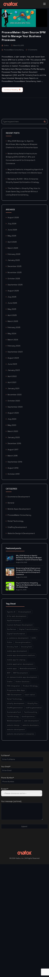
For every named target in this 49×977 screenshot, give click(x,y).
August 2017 (13, 449)
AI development (24, 612)
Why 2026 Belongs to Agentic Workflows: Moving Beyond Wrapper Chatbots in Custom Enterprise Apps (22, 144)
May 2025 (12, 309)
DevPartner (11, 629)
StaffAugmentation (15, 708)
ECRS (34, 638)
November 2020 (15, 394)
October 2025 (14, 278)
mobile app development (17, 651)
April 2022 (12, 376)
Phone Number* (7, 778)
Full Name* (5, 755)
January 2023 (14, 370)
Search (44, 121)
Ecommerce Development (19, 496)
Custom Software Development (20, 625)
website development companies (20, 734)
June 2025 (12, 303)
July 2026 (12, 223)
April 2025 (12, 315)
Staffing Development (17, 527)
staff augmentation (34, 708)
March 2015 (13, 455)
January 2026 (14, 260)
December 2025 (14, 266)
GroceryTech (26, 647)
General (11, 503)
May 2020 (12, 425)
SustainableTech (14, 712)
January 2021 (13, 388)
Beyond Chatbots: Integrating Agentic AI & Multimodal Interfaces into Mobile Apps (28, 585)
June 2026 (12, 230)
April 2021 (12, 382)
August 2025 (13, 291)
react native (30, 695)
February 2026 (14, 254)
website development (16, 730)
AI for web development (16, 616)
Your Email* (5, 766)
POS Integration (13, 686)
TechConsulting (30, 712)
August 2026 (13, 217)
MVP (8, 673)
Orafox (6, 45)
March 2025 (13, 321)
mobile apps (12, 669)
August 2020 (13, 413)
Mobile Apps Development (19, 509)
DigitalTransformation (16, 634)
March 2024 (13, 339)
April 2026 (12, 242)
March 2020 (13, 431)
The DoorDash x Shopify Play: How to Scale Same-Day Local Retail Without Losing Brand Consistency (23, 191)
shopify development (15, 703)
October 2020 (14, 401)
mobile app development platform (21, 655)
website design (13, 725)
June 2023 (12, 364)
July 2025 (12, 297)
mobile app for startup (16, 660)
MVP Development (20, 673)
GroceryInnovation (23, 642)
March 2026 (13, 248)
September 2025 (15, 285)
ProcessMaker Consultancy (14, 50)
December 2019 (14, 443)
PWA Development (14, 695)
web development (31, 721)
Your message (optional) (11, 801)
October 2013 (13, 474)
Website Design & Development (21, 533)
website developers (31, 725)
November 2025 (15, 272)
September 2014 (15, 462)
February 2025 (14, 327)
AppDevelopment (14, 621)
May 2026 (12, 236)
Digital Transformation (28, 629)
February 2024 (14, 346)
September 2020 (15, 407)
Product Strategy (30, 686)
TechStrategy (13, 716)
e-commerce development (18, 638)
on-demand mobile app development (22, 677)
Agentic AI (11, 612)
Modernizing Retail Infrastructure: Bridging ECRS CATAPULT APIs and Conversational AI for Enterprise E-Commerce (28, 571)
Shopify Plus (32, 703)
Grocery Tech (12, 647)
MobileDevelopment (28, 669)
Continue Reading (11, 90)
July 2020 (12, 419)
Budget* (4, 789)
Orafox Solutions (23, 682)
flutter (9, 642)
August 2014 (13, 468)
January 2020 (14, 437)
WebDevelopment (14, 721)
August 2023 (13, 358)
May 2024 (12, 333)
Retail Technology (15, 521)
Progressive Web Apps (16, 690)
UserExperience (28, 716)
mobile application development (20, 664)
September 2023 (15, 352)
